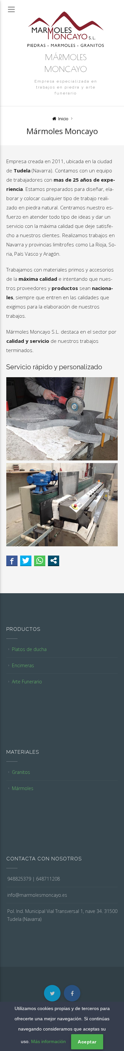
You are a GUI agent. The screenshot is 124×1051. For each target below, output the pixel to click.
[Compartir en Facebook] (12, 560)
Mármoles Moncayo (65, 63)
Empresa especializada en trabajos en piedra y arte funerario (65, 87)
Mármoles (22, 788)
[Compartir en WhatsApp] (39, 560)
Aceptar (87, 1041)
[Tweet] (25, 560)
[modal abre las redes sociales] (53, 560)
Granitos (21, 772)
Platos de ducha (29, 649)
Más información (48, 1041)
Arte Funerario (27, 681)
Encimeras (23, 665)
